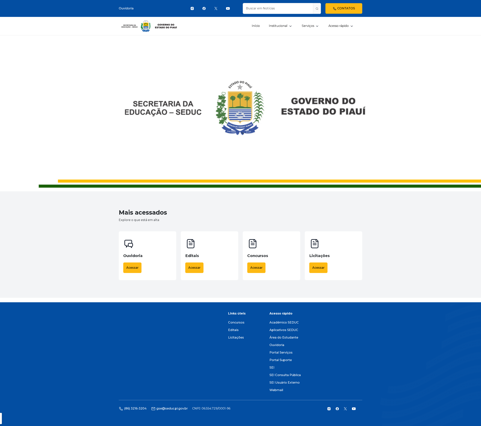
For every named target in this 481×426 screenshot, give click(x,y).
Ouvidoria (126, 8)
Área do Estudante (283, 337)
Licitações (236, 337)
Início (256, 26)
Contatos (346, 8)
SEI (271, 367)
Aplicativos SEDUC (283, 330)
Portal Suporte (280, 360)
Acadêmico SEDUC (284, 322)
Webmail (276, 390)
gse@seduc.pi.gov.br (172, 408)
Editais (233, 330)
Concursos (236, 322)
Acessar (132, 267)
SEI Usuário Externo (284, 382)
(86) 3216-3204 (135, 408)
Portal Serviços (281, 352)
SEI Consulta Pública (285, 375)
